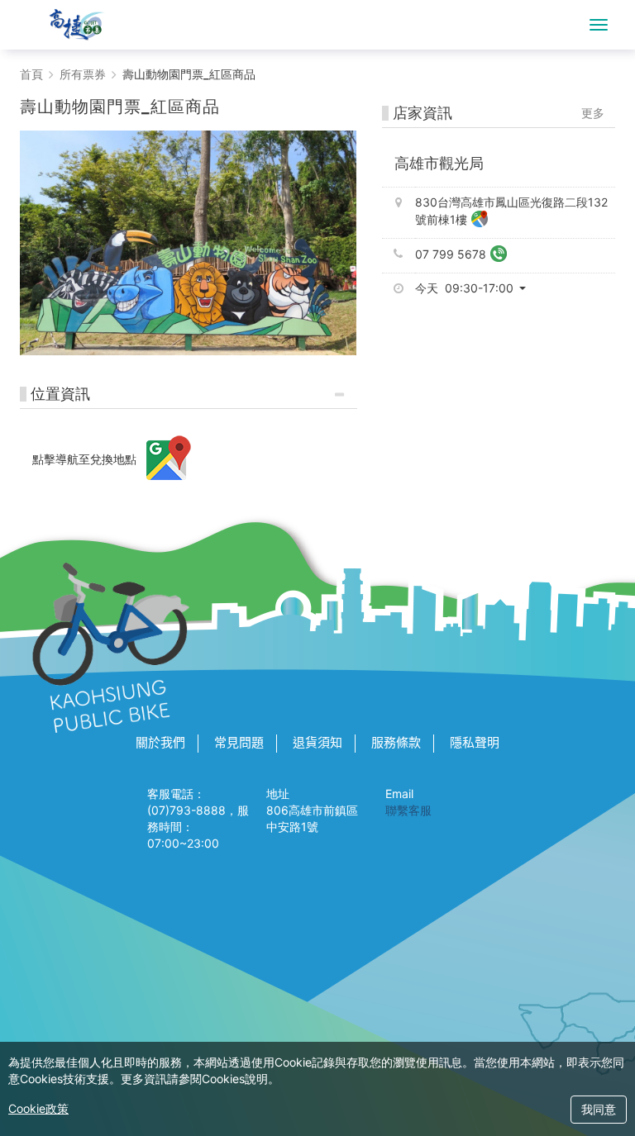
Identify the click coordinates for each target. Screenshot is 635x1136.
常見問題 (239, 742)
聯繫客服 (408, 810)
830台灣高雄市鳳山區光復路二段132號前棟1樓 (511, 210)
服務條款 (396, 742)
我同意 (598, 1109)
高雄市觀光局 (439, 163)
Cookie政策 (38, 1108)
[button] (476, 288)
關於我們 (160, 742)
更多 (592, 113)
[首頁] (77, 25)
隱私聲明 (474, 742)
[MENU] (598, 24)
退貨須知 (317, 742)
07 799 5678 (450, 254)
